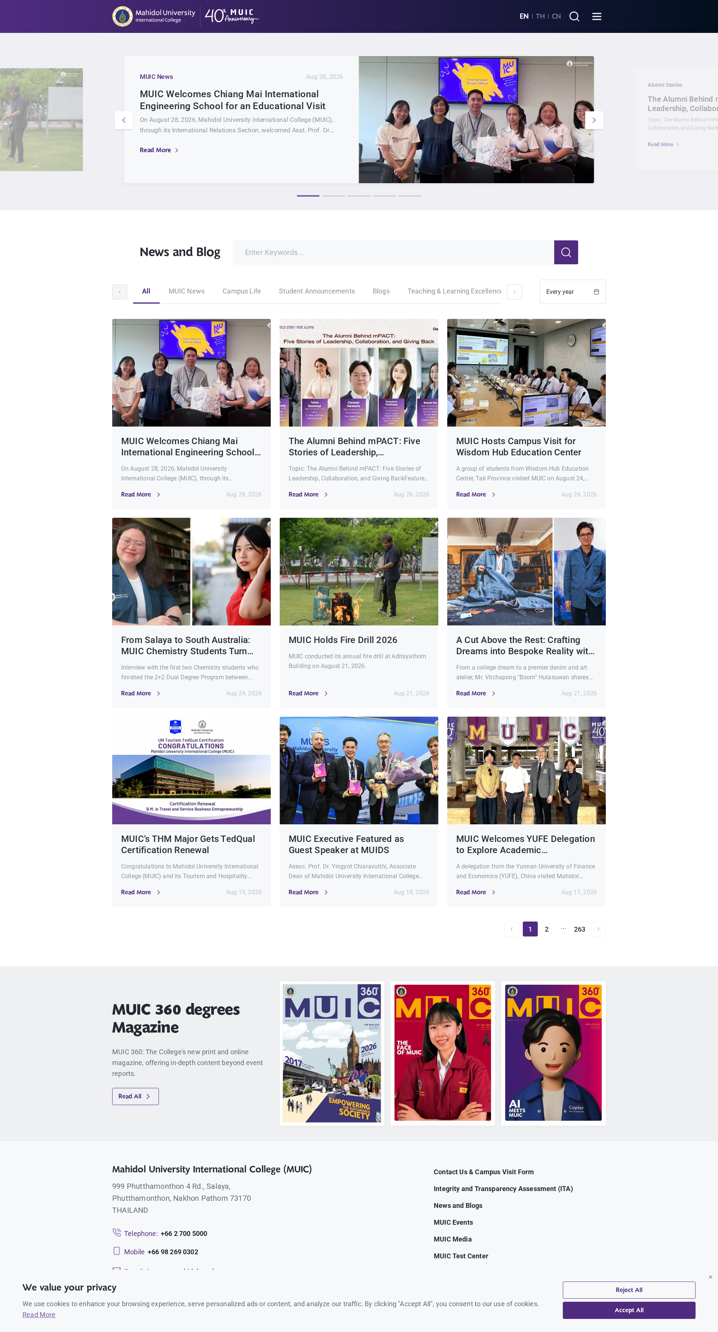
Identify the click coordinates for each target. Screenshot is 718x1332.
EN (524, 16)
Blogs (381, 291)
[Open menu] (597, 16)
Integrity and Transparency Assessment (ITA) (503, 1189)
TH (540, 16)
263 (580, 929)
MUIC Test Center (461, 1256)
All (146, 291)
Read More (155, 150)
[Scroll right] (514, 291)
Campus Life (242, 291)
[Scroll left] (119, 291)
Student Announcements (317, 291)
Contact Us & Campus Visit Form (484, 1172)
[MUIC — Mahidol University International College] (185, 16)
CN (556, 16)
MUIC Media (453, 1239)
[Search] (574, 16)
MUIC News (187, 291)
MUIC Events (453, 1222)
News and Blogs (458, 1205)
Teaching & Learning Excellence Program (469, 291)
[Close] (711, 1277)
